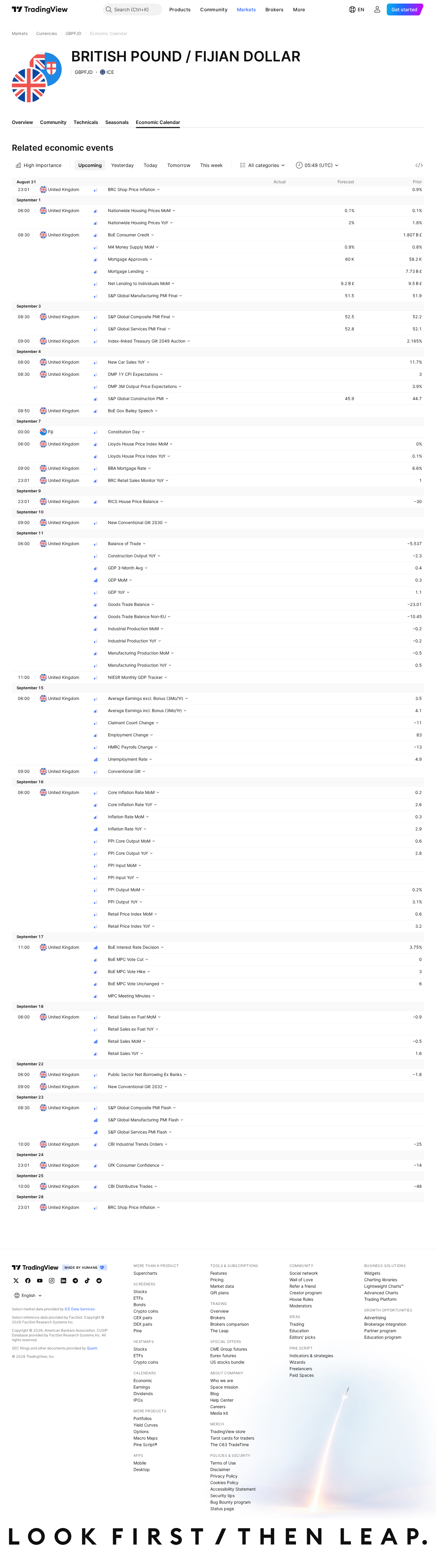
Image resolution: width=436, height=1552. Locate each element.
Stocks (140, 1291)
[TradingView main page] (40, 9)
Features (218, 1273)
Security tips (222, 1495)
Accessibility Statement (233, 1488)
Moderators (300, 1305)
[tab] (90, 165)
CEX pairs (142, 1317)
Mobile (139, 1462)
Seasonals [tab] (117, 122)
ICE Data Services (80, 1309)
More (299, 9)
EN (361, 9)
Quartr (92, 1348)
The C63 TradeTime (229, 1444)
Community (213, 9)
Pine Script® (145, 1444)
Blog (214, 1393)
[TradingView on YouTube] (40, 1280)
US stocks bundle (227, 1362)
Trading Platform (380, 1299)
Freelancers (300, 1368)
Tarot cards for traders (232, 1437)
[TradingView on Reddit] (99, 1280)
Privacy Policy (224, 1475)
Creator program (305, 1292)
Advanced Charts (381, 1292)
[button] (195, 9)
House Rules (301, 1299)
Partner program (380, 1330)
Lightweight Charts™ (384, 1286)
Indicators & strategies (311, 1355)
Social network (303, 1273)
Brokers (274, 9)
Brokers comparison (229, 1324)
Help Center (221, 1400)
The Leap (219, 1330)
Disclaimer (220, 1469)
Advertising (375, 1317)
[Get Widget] (419, 165)
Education (299, 1330)
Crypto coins (145, 1311)
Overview (219, 1311)
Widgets (372, 1273)
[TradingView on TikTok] (87, 1280)
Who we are (221, 1380)
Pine (137, 1330)
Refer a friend (302, 1286)
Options (141, 1431)
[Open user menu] (377, 9)
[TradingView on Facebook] (28, 1280)
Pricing (217, 1279)
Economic (142, 1380)
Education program (382, 1337)
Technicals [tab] (86, 122)
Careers (217, 1406)
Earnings (141, 1386)
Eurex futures (223, 1355)
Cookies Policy (224, 1482)
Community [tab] (53, 122)
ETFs (138, 1298)
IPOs (138, 1400)
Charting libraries (380, 1279)
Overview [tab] (22, 122)
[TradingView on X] (16, 1280)
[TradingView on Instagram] (51, 1280)
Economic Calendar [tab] (158, 122)
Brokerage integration (385, 1324)
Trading (296, 1324)
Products (180, 9)
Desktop (141, 1469)
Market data (222, 1286)
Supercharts (145, 1273)
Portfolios (142, 1418)
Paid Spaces (301, 1375)
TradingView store (227, 1431)
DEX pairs (142, 1324)
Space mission (224, 1386)
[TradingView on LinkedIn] (63, 1280)
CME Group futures (228, 1349)
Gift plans (219, 1292)
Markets (246, 9)
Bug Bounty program (230, 1502)
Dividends (143, 1393)
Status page (222, 1508)
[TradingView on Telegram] (75, 1280)
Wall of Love (301, 1279)
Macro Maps (145, 1437)
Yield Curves (145, 1424)
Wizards (297, 1362)
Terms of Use (223, 1462)
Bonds (139, 1304)
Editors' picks (302, 1337)
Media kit (219, 1413)
